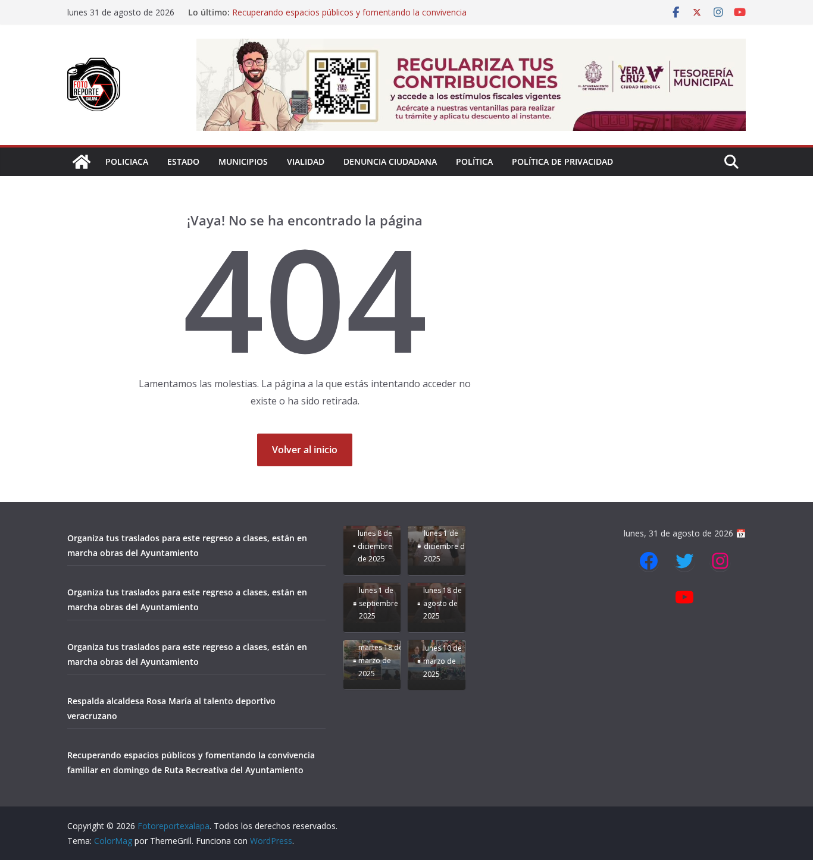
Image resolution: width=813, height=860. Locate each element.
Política (474, 161)
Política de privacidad (562, 161)
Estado (183, 161)
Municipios (243, 161)
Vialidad (305, 161)
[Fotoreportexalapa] (81, 161)
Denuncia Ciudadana (390, 161)
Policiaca (126, 161)
